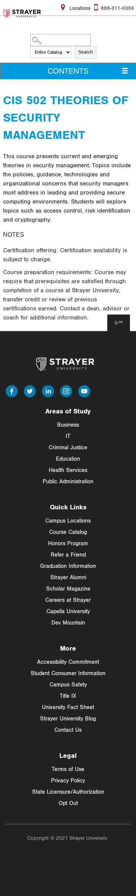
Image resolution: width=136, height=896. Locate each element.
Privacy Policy (68, 780)
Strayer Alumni (68, 577)
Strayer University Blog (68, 718)
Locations (79, 8)
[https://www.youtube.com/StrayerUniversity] (84, 390)
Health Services (68, 470)
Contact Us (68, 730)
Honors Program (68, 543)
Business (68, 424)
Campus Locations (68, 520)
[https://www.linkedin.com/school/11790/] (48, 390)
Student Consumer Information (68, 673)
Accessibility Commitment (68, 662)
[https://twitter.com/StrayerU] (30, 390)
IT (68, 436)
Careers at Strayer (68, 600)
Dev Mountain (68, 622)
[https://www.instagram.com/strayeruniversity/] (66, 390)
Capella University (68, 611)
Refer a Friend (68, 554)
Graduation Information (68, 566)
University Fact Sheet (68, 707)
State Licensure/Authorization (68, 791)
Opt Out (68, 803)
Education (68, 458)
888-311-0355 (117, 8)
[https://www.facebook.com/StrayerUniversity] (12, 390)
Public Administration (68, 481)
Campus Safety (68, 684)
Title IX (68, 696)
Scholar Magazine (68, 588)
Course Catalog (68, 532)
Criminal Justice (68, 447)
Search (85, 52)
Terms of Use (68, 769)
